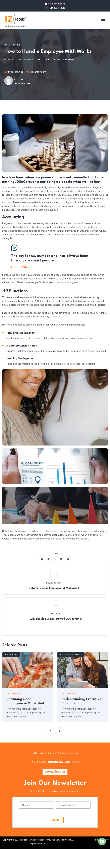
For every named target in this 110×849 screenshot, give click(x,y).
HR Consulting (23, 59)
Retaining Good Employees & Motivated (54, 588)
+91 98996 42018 (56, 8)
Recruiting (12, 655)
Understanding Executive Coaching (81, 701)
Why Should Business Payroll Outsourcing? (56, 619)
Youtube (62, 753)
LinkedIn (73, 753)
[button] (50, 730)
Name (26, 805)
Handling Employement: (21, 358)
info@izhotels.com (56, 3)
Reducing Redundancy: (20, 332)
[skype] (68, 559)
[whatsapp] (55, 559)
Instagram (50, 753)
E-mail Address (67, 805)
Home (7, 59)
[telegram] (61, 559)
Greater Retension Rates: (22, 345)
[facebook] (42, 559)
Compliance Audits (71, 655)
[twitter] (48, 559)
